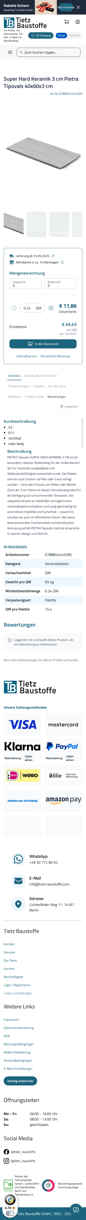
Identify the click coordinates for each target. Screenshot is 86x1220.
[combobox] (50, 52)
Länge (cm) (19, 282)
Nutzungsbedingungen (19, 1044)
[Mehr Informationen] (53, 256)
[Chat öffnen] (75, 1210)
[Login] (77, 21)
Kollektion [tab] (15, 396)
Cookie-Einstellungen (18, 993)
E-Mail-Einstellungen (18, 1068)
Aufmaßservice (27, 356)
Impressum (11, 1019)
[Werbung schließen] (78, 7)
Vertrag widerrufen (20, 1080)
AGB (7, 1036)
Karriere (9, 968)
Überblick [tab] (14, 375)
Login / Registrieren (17, 985)
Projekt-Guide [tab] (34, 396)
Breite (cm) (54, 282)
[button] (68, 35)
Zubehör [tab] (38, 386)
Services (9, 952)
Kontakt (9, 944)
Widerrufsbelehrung (17, 1052)
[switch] (10, 1213)
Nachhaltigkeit (13, 977)
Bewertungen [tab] (56, 396)
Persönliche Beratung (55, 356)
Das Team (10, 960)
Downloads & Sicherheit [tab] (40, 375)
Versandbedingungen (18, 1060)
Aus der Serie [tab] (57, 386)
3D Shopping (43, 35)
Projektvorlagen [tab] (19, 386)
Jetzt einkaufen (66, 7)
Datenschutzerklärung (19, 1027)
